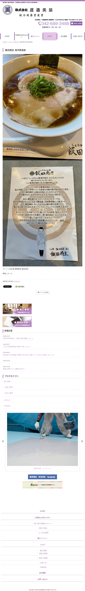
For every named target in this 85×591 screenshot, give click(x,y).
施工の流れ (43, 528)
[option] (42, 441)
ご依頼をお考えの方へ (42, 517)
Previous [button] (3, 441)
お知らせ (7, 400)
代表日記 (16, 42)
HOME (5, 42)
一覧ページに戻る (42, 292)
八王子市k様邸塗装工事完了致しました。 (17, 346)
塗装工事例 (9, 387)
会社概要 (42, 573)
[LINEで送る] (20, 286)
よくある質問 (43, 533)
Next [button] (82, 441)
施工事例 (7, 381)
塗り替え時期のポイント (43, 523)
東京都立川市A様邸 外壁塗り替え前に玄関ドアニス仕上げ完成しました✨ (28, 354)
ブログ (10, 42)
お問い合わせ (42, 579)
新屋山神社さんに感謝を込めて (14, 368)
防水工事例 (9, 393)
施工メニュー (42, 538)
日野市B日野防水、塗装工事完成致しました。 (19, 337)
